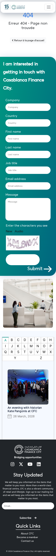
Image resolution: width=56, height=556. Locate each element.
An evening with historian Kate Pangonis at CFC (25, 409)
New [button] (9, 231)
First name (13, 131)
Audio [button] (19, 231)
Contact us (27, 540)
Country (11, 116)
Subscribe (25, 518)
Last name (13, 147)
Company (12, 100)
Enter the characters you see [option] (26, 225)
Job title (11, 163)
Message (11, 194)
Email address (15, 179)
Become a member (27, 537)
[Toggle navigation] (48, 7)
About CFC (27, 533)
